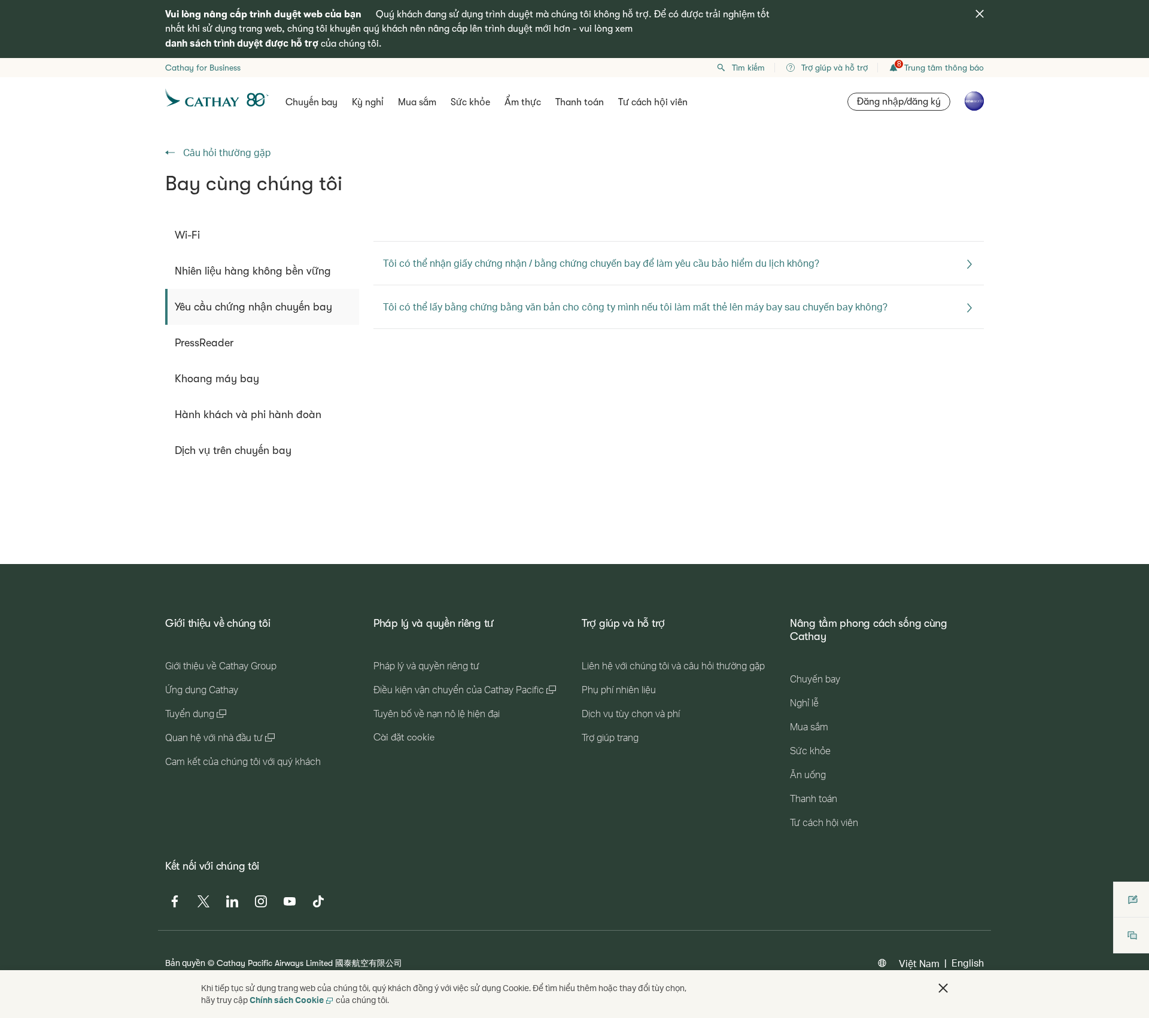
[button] (943, 988)
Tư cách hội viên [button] (653, 102)
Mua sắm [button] (417, 102)
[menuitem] (262, 235)
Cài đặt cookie (403, 737)
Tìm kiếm (748, 67)
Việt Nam (919, 963)
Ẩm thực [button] (522, 102)
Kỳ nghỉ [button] (368, 102)
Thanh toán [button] (579, 102)
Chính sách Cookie (287, 1000)
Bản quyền (185, 963)
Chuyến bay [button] (311, 102)
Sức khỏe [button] (470, 102)
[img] (979, 14)
